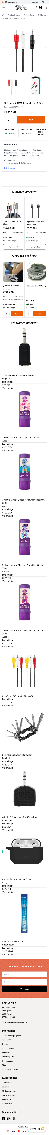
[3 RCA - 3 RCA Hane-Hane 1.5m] (24, 670)
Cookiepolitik (7, 1061)
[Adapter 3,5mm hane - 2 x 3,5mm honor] (24, 792)
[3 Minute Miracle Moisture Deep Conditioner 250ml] (24, 540)
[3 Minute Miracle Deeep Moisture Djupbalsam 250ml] (24, 474)
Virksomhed (36, 2)
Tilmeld (26, 989)
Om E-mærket (8, 1048)
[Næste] (45, 221)
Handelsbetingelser (10, 1069)
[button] (31, 119)
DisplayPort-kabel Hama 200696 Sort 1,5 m (36, 223)
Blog (4, 1065)
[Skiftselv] (21, 7)
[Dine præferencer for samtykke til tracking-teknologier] (2, 851)
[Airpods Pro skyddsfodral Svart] (24, 854)
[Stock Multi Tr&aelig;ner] (13, 272)
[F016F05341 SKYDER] (36, 272)
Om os (5, 1044)
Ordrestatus (7, 1083)
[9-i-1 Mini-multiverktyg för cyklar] (24, 730)
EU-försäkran (9, 168)
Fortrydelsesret (8, 1095)
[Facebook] (3, 1118)
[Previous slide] (3, 47)
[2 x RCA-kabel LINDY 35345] (13, 208)
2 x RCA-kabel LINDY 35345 (12, 222)
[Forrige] (3, 221)
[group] (16, 2)
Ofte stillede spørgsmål (11, 1035)
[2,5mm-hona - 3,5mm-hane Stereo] (24, 350)
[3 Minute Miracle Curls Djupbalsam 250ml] (24, 412)
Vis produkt (7, 388)
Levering (5, 1087)
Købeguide (6, 1040)
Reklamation (7, 1104)
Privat (44, 2)
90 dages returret (9, 1091)
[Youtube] (14, 1118)
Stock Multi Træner (11, 286)
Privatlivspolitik (8, 1057)
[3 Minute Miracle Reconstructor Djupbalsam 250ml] (24, 605)
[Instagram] (8, 1118)
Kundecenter (7, 1052)
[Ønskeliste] (40, 7)
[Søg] (36, 7)
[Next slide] (45, 47)
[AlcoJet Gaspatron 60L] (24, 916)
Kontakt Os (6, 1099)
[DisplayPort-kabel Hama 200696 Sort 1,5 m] (36, 208)
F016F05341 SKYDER (35, 286)
